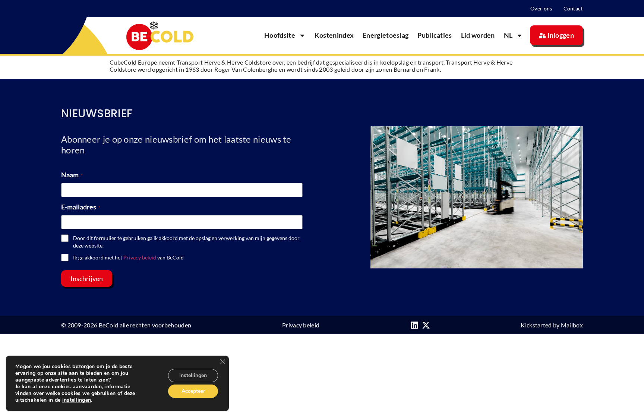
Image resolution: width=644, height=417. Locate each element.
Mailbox (572, 325)
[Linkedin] (414, 325)
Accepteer (193, 391)
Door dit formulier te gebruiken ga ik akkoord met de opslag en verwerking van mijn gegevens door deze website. (186, 242)
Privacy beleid (139, 257)
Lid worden (478, 35)
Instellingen (193, 375)
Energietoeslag (385, 35)
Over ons (541, 8)
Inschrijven (86, 278)
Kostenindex (334, 35)
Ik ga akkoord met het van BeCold (128, 257)
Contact (573, 8)
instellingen (76, 400)
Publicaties (434, 35)
